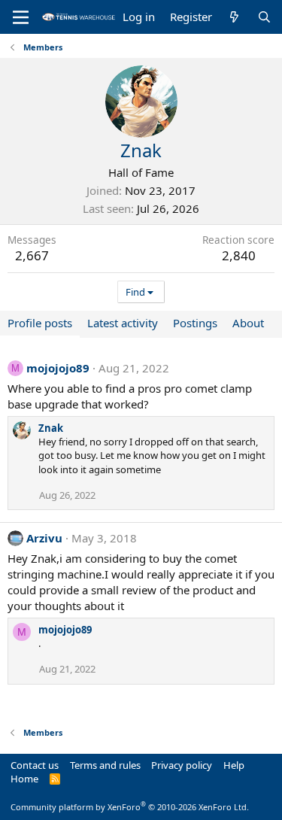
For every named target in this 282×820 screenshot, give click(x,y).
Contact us (35, 765)
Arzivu (44, 537)
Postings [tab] (195, 322)
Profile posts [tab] (40, 322)
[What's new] (234, 17)
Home (24, 778)
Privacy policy (181, 765)
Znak (50, 428)
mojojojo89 (57, 367)
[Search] (264, 17)
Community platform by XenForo (130, 806)
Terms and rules (105, 765)
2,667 (32, 255)
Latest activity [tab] (122, 322)
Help (233, 765)
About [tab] (248, 322)
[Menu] (20, 17)
